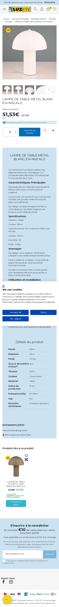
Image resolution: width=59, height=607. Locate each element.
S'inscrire (49, 2)
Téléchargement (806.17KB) (17, 435)
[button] (7, 599)
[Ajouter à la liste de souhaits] (45, 131)
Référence (7, 109)
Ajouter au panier (29, 132)
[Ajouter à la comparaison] (53, 131)
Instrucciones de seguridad (14, 430)
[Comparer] (26, 460)
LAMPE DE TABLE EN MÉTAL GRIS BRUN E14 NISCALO (16, 484)
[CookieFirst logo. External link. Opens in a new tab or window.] (3, 286)
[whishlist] (54, 9)
